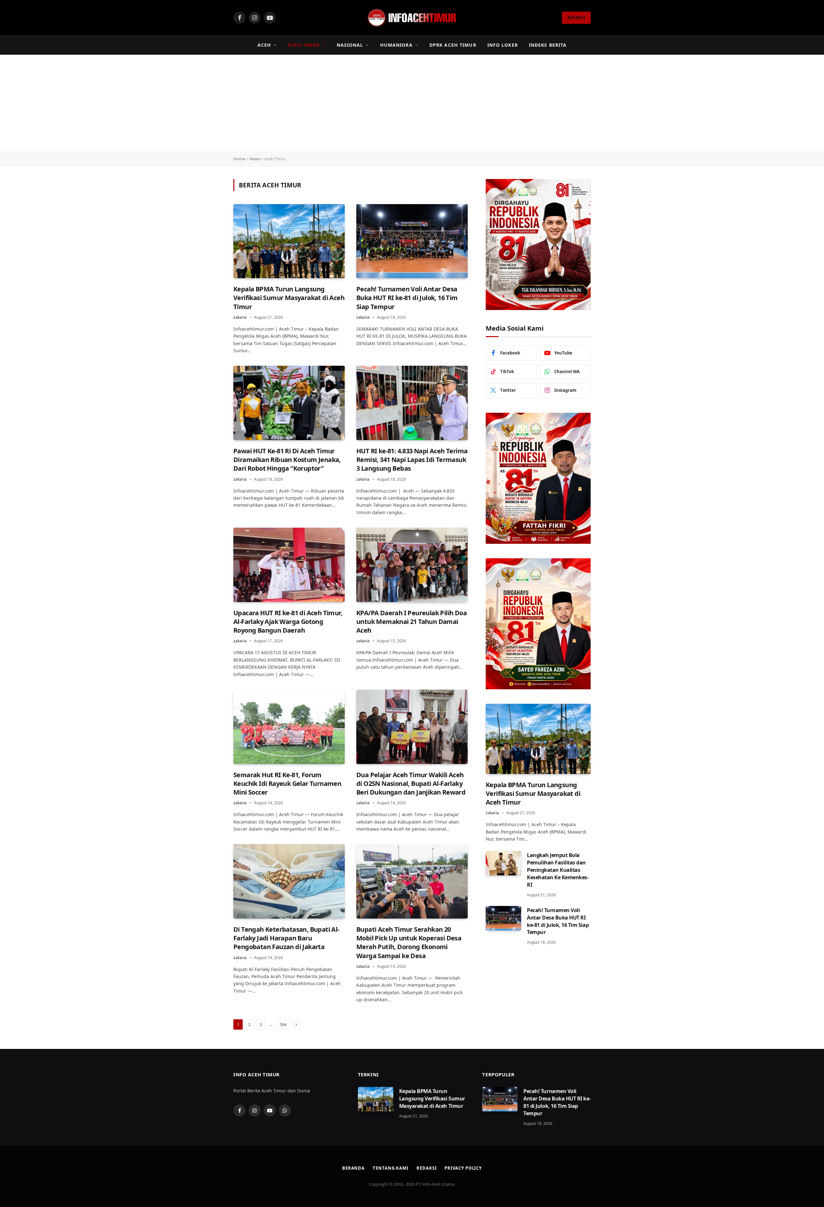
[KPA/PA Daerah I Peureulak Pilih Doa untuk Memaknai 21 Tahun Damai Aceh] (412, 565)
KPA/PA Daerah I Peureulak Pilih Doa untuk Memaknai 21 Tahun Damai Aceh (411, 621)
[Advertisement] (412, 103)
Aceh (264, 45)
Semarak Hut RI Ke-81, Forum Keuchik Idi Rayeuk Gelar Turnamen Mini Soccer (287, 783)
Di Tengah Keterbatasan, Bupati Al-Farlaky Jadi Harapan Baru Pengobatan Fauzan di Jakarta (286, 938)
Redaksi (426, 1168)
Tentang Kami (390, 1168)
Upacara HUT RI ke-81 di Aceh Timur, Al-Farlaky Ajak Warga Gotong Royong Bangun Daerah (287, 621)
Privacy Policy (463, 1168)
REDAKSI (576, 17)
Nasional (350, 45)
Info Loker (502, 45)
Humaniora (396, 45)
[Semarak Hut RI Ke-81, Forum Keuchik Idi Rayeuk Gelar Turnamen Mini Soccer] (289, 727)
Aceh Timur (304, 45)
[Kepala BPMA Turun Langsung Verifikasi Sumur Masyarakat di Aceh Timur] (289, 241)
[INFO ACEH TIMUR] (412, 18)
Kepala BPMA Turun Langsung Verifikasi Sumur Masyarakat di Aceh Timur (288, 298)
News (254, 159)
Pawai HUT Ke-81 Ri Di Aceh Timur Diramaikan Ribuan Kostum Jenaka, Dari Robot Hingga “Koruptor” (287, 460)
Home (239, 159)
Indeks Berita (548, 45)
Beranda (353, 1168)
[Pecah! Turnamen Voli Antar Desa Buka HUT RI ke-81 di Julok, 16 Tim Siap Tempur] (412, 241)
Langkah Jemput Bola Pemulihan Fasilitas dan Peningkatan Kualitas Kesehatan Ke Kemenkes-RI (557, 870)
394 (283, 1024)
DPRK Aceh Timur (452, 45)
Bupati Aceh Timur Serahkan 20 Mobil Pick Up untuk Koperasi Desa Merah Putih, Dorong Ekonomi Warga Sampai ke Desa (408, 942)
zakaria (240, 317)
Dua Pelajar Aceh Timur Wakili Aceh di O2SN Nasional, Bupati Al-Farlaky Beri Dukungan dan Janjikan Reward (410, 783)
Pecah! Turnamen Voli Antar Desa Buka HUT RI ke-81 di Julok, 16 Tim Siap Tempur (407, 298)
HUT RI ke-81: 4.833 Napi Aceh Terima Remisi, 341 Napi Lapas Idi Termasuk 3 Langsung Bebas (411, 460)
